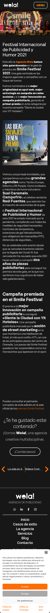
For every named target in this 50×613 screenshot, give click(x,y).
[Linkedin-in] (21, 509)
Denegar (25, 593)
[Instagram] (35, 509)
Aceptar (25, 586)
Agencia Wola (24, 61)
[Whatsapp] (14, 509)
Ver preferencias (25, 601)
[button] (46, 552)
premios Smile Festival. (31, 408)
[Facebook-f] (28, 509)
